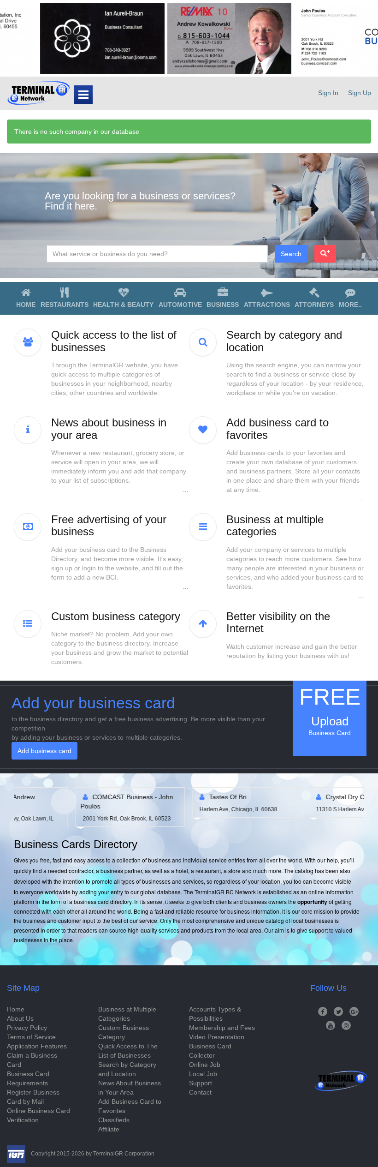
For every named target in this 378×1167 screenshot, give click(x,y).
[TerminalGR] (38, 93)
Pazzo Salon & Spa (299, 797)
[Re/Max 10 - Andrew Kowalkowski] (194, 38)
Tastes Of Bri (56, 797)
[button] (120, 368)
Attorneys (314, 304)
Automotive (180, 304)
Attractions (267, 304)
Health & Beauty (123, 304)
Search (291, 253)
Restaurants (65, 304)
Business (223, 304)
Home (25, 304)
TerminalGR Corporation (123, 1153)
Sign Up (359, 92)
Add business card (44, 750)
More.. (350, 304)
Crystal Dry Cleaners (184, 797)
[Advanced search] (325, 254)
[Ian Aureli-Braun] (68, 38)
